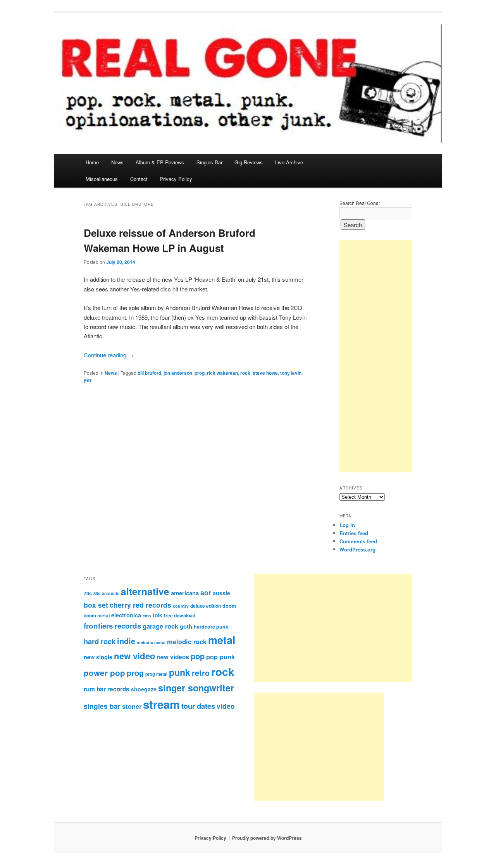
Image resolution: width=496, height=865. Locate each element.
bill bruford (149, 372)
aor (205, 593)
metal (221, 639)
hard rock (99, 641)
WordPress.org (357, 549)
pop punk (220, 656)
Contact (139, 179)
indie (126, 640)
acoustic (110, 593)
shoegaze (144, 689)
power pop (104, 672)
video (226, 706)
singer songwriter (196, 687)
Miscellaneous (102, 179)
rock (245, 372)
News (117, 162)
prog (200, 372)
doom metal (97, 615)
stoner (131, 706)
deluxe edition (205, 605)
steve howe (265, 372)
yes (88, 379)
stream (161, 704)
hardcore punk (211, 626)
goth (186, 626)
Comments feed (358, 541)
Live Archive (289, 162)
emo (147, 616)
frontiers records (112, 625)
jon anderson (178, 372)
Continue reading (109, 355)
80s (96, 593)
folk (157, 615)
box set (96, 605)
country (181, 606)
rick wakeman (222, 372)
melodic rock (187, 641)
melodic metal (151, 642)
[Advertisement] (375, 356)
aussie (221, 593)
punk (179, 672)
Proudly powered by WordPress (267, 837)
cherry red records (140, 605)
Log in (347, 525)
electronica (126, 615)
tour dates (198, 706)
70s (88, 593)
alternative (145, 591)
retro (201, 672)
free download (179, 615)
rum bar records (106, 689)
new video (134, 656)
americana (185, 593)
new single (98, 657)
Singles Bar (209, 162)
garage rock (160, 626)
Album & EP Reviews (160, 162)
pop (198, 656)
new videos (173, 657)
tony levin (290, 372)
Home (92, 162)
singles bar (102, 706)
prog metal (156, 674)
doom (229, 605)
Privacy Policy (176, 179)
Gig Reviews (248, 162)
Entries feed (353, 533)
